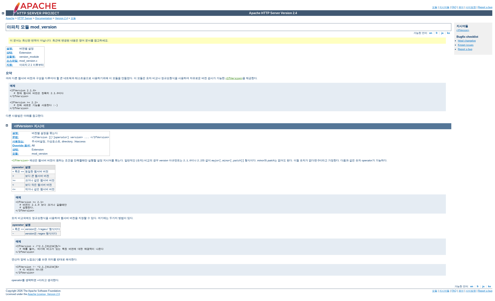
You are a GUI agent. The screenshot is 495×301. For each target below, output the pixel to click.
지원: (10, 64)
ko (448, 33)
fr (436, 33)
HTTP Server (24, 18)
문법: (15, 137)
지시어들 (444, 7)
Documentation (43, 18)
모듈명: (11, 56)
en (430, 33)
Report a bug (485, 7)
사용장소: (18, 141)
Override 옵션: (21, 145)
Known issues (466, 45)
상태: (10, 52)
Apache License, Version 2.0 (44, 294)
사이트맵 (471, 7)
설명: (10, 48)
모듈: (15, 153)
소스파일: (12, 60)
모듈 (434, 7)
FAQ (454, 7)
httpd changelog (467, 40)
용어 (461, 7)
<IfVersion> (233, 78)
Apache (10, 18)
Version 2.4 (61, 18)
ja (442, 33)
